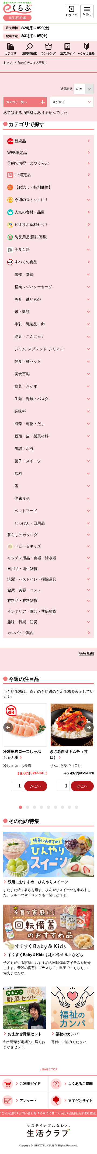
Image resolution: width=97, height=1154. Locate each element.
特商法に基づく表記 (53, 1113)
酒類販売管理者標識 (82, 1113)
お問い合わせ (28, 1113)
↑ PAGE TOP (48, 1069)
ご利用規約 (8, 1113)
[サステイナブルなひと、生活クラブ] (48, 1135)
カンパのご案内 (20, 633)
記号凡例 (86, 654)
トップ (7, 62)
